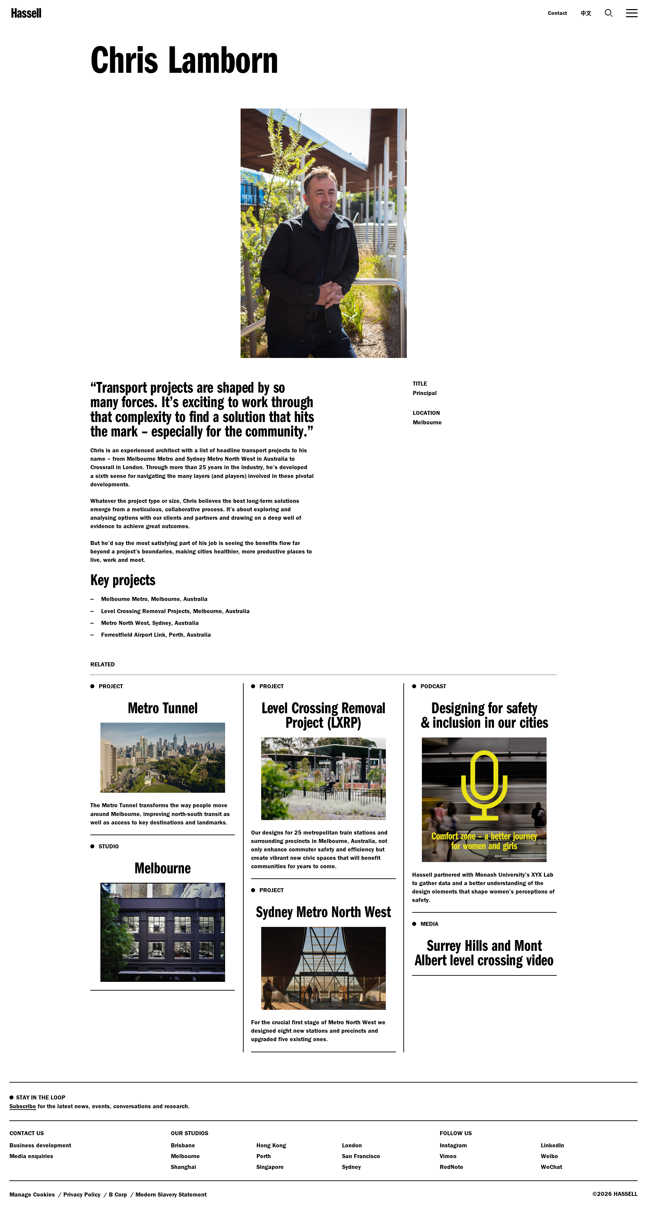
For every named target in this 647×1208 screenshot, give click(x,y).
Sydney (351, 1167)
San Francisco (361, 1156)
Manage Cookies (33, 1194)
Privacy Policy (82, 1194)
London (352, 1145)
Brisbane (183, 1145)
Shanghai (183, 1167)
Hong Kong (271, 1145)
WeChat (551, 1167)
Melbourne (185, 1156)
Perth (263, 1156)
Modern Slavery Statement (171, 1194)
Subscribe (22, 1106)
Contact (557, 12)
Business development (40, 1145)
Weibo (549, 1156)
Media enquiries (31, 1156)
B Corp (119, 1194)
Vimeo (448, 1156)
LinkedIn (552, 1145)
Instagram (453, 1145)
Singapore (270, 1167)
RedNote (451, 1167)
